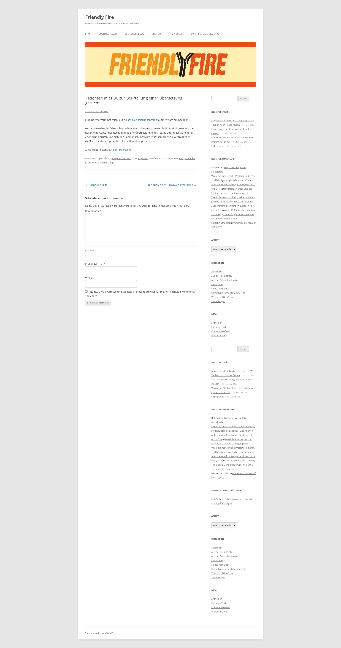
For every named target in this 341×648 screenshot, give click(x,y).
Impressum (177, 33)
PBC (181, 158)
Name (89, 250)
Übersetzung (106, 162)
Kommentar (93, 211)
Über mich (157, 33)
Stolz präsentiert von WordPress (101, 632)
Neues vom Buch (220, 288)
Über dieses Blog (134, 33)
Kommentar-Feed (220, 331)
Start (88, 33)
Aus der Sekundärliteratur (225, 280)
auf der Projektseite (120, 149)
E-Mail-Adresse (95, 264)
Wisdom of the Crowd (222, 297)
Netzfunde (217, 284)
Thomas (215, 214)
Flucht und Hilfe (96, 185)
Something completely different (228, 292)
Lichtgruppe (217, 146)
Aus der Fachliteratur (222, 275)
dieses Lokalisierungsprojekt (141, 120)
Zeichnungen (218, 301)
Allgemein (143, 158)
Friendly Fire (99, 17)
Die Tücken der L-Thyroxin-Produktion (172, 185)
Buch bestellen (108, 33)
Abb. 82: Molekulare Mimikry (240, 210)
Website (90, 278)
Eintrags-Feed (218, 327)
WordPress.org (219, 335)
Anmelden (216, 322)
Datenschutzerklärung (205, 33)
